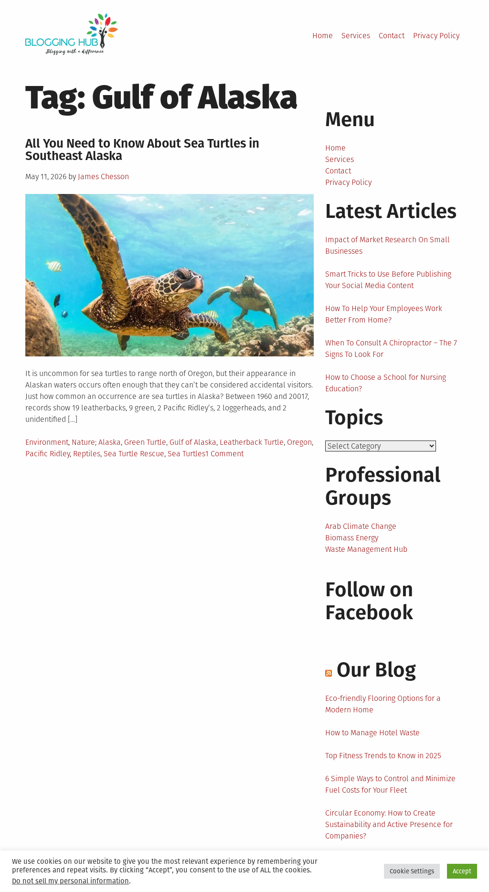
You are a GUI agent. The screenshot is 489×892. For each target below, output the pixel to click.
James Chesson (103, 176)
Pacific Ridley (47, 453)
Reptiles (86, 453)
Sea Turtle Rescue (134, 453)
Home (322, 35)
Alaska (109, 442)
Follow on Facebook (369, 601)
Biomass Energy (351, 537)
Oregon (299, 442)
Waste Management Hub (366, 549)
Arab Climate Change (360, 526)
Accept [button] (462, 871)
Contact (391, 35)
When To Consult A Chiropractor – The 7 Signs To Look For (391, 348)
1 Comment (224, 453)
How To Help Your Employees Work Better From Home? (383, 314)
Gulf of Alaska (193, 442)
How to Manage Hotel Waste (372, 732)
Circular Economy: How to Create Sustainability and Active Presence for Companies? (389, 824)
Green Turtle (145, 442)
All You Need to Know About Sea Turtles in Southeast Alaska (142, 149)
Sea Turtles (186, 453)
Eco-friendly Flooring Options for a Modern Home (383, 704)
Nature (83, 442)
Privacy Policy (436, 35)
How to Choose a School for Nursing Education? (385, 383)
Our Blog (376, 670)
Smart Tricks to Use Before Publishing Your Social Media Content (388, 279)
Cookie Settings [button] (412, 871)
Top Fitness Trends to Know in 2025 (383, 755)
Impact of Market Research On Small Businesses (387, 245)
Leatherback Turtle (252, 442)
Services (355, 35)
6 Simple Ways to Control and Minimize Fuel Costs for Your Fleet (390, 784)
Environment (46, 442)
